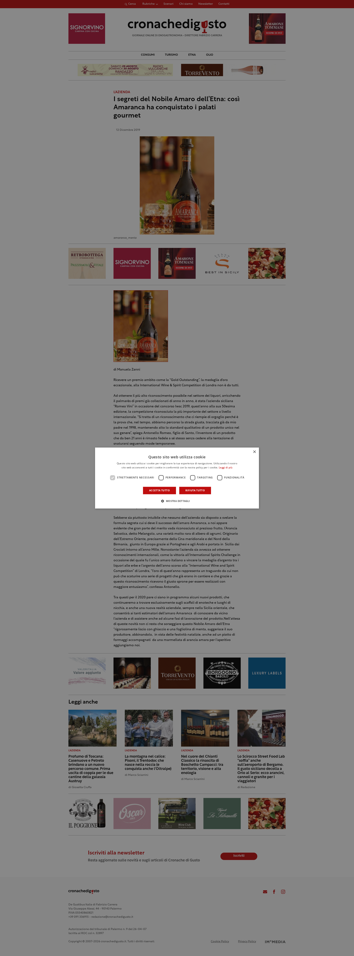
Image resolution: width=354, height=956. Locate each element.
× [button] (254, 451)
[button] (177, 500)
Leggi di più (226, 468)
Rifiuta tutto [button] (195, 490)
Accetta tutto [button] (159, 490)
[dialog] (177, 478)
